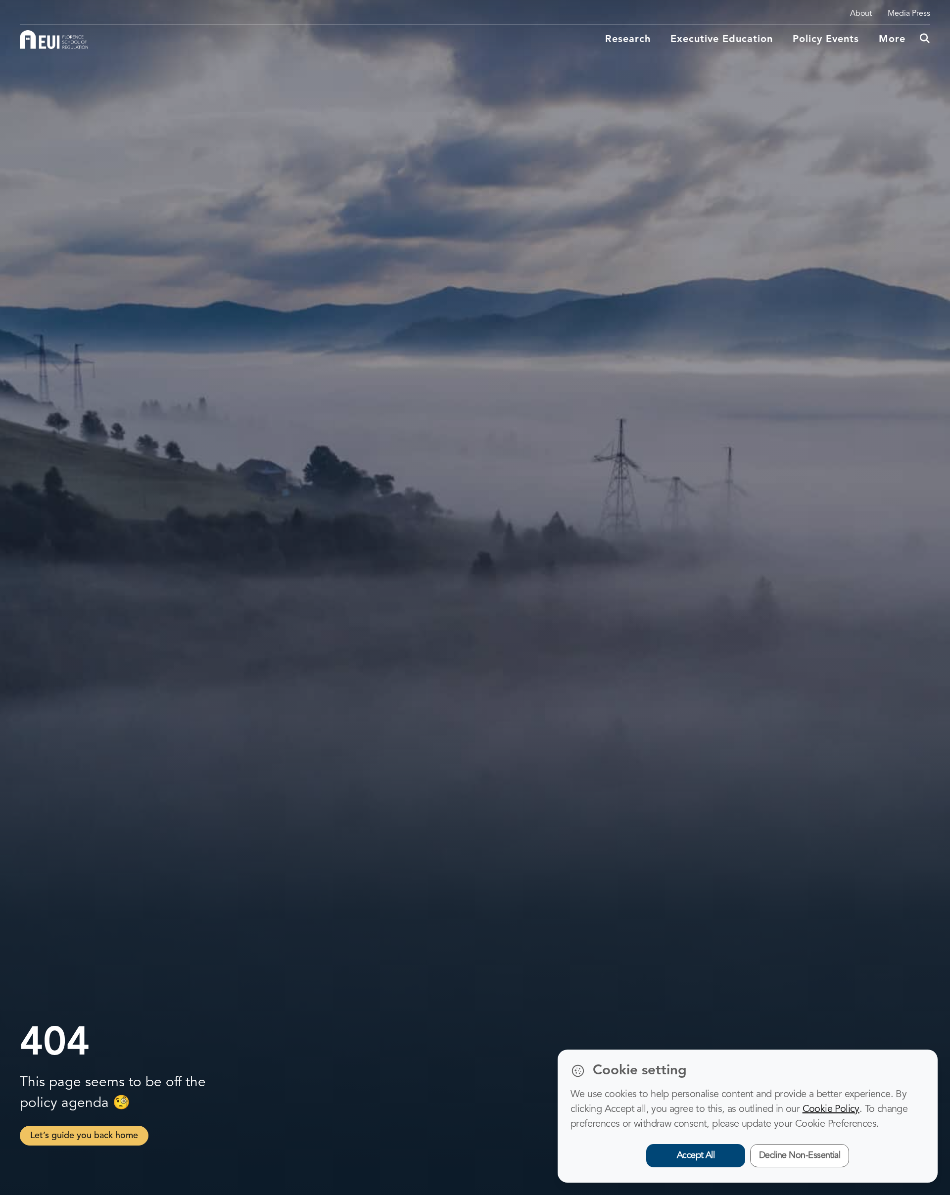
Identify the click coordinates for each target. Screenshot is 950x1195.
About (861, 14)
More (892, 40)
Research (628, 40)
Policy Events (826, 40)
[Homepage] (54, 39)
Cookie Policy (831, 1109)
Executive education (721, 40)
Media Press (909, 14)
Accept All (696, 1155)
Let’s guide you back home (84, 1135)
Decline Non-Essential (800, 1155)
